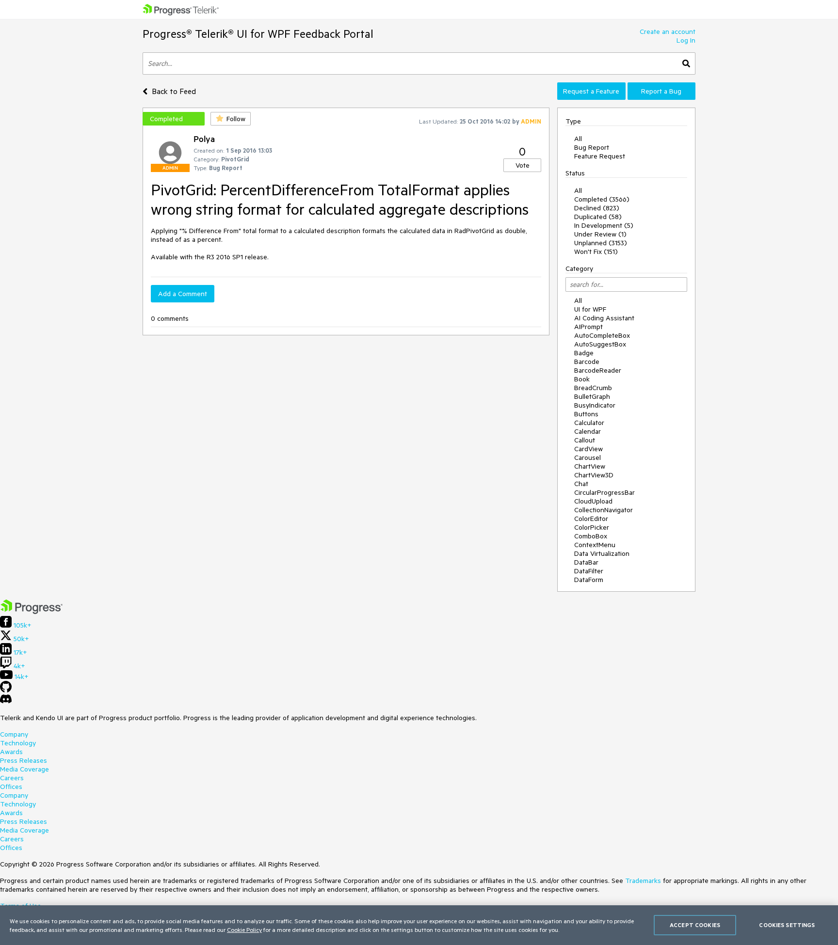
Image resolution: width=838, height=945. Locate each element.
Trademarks (643, 880)
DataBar (586, 562)
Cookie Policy (244, 929)
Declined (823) (596, 208)
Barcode (586, 361)
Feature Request (599, 156)
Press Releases (23, 760)
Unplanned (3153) (600, 242)
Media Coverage (24, 769)
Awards (11, 751)
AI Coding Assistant (604, 318)
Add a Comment (182, 293)
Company (14, 734)
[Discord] (6, 701)
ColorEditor (591, 518)
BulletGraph (592, 396)
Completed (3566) (601, 199)
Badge (584, 352)
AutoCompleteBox (602, 335)
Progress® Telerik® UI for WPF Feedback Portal (258, 34)
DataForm (588, 579)
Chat (581, 483)
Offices (11, 786)
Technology (18, 743)
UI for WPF (590, 309)
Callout (584, 440)
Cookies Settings (787, 925)
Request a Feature (591, 91)
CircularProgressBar (604, 492)
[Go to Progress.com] (31, 611)
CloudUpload (593, 501)
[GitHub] (6, 690)
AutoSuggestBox (600, 344)
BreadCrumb (593, 387)
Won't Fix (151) (596, 251)
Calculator (589, 422)
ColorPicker (591, 527)
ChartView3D (593, 475)
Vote (523, 165)
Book (582, 379)
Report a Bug (661, 91)
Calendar (587, 431)
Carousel (587, 457)
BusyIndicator (594, 405)
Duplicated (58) (598, 216)
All (578, 138)
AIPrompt (588, 326)
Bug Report (591, 147)
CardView (588, 448)
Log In (686, 40)
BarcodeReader (597, 370)
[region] (419, 925)
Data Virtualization (601, 553)
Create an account (667, 31)
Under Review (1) (600, 234)
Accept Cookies (695, 925)
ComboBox (590, 536)
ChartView (589, 466)
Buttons (586, 414)
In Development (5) (603, 225)
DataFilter (588, 571)
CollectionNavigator (603, 509)
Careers (12, 777)
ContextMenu (594, 544)
